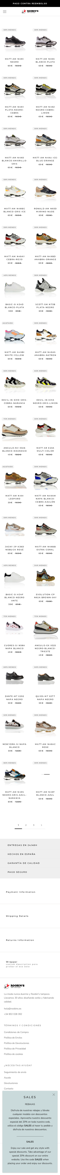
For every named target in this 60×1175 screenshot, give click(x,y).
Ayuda (7, 1077)
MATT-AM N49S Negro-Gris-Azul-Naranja (14, 795)
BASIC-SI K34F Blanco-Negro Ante (14, 597)
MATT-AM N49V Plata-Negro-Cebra (14, 110)
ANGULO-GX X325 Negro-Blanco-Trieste (45, 648)
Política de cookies (13, 1054)
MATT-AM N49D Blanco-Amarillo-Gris (14, 161)
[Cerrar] (53, 1094)
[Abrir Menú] (4, 11)
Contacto (8, 1088)
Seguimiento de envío (15, 1072)
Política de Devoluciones (16, 1043)
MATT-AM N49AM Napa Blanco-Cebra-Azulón (45, 499)
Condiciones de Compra (16, 1032)
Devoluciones (11, 1083)
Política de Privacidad (15, 1048)
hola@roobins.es (12, 1008)
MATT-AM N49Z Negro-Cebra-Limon (45, 110)
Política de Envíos (13, 1037)
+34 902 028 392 (13, 1014)
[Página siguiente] (41, 825)
